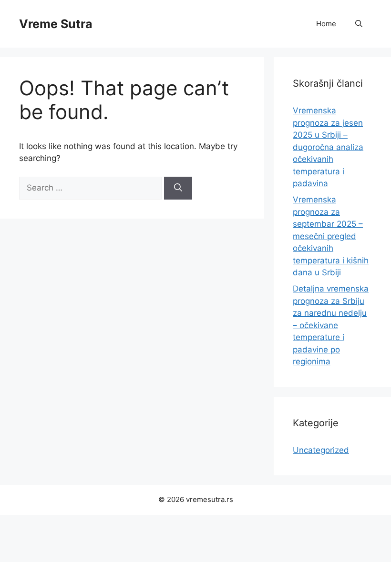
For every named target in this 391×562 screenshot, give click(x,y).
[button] (359, 24)
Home (326, 23)
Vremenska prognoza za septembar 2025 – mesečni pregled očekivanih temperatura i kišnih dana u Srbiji (331, 236)
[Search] (178, 188)
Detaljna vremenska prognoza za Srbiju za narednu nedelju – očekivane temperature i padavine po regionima (331, 325)
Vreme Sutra (56, 24)
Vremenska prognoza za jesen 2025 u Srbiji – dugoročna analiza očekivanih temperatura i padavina (328, 147)
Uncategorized (321, 450)
